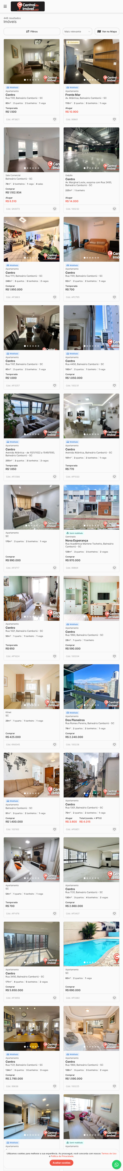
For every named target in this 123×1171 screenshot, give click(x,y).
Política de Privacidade (62, 1156)
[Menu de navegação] (5, 6)
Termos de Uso (108, 1153)
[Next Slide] (56, 61)
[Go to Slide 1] (25, 80)
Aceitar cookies (61, 1162)
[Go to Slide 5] (35, 80)
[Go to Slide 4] (33, 80)
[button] (32, 61)
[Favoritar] (54, 119)
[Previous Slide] (7, 61)
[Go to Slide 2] (27, 80)
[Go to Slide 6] (38, 80)
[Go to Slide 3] (30, 80)
